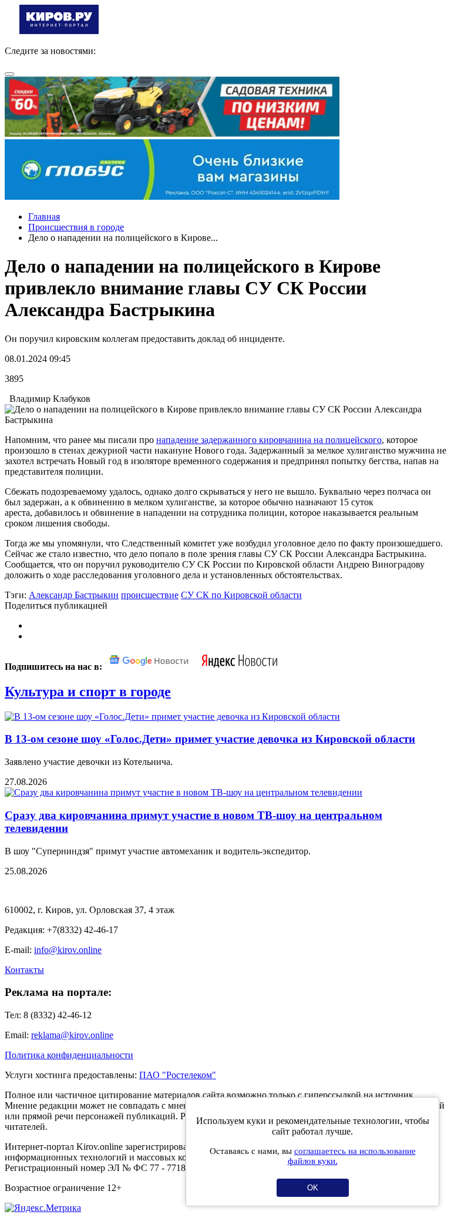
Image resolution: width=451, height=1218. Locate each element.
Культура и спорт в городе (88, 691)
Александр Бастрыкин (74, 595)
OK (312, 1187)
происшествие (150, 595)
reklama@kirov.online (72, 1035)
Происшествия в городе (76, 227)
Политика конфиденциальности (69, 1055)
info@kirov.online (68, 950)
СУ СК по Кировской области (241, 595)
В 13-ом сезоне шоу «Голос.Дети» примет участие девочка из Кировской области (210, 739)
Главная (44, 217)
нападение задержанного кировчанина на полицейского (269, 440)
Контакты (24, 970)
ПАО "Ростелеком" (177, 1075)
